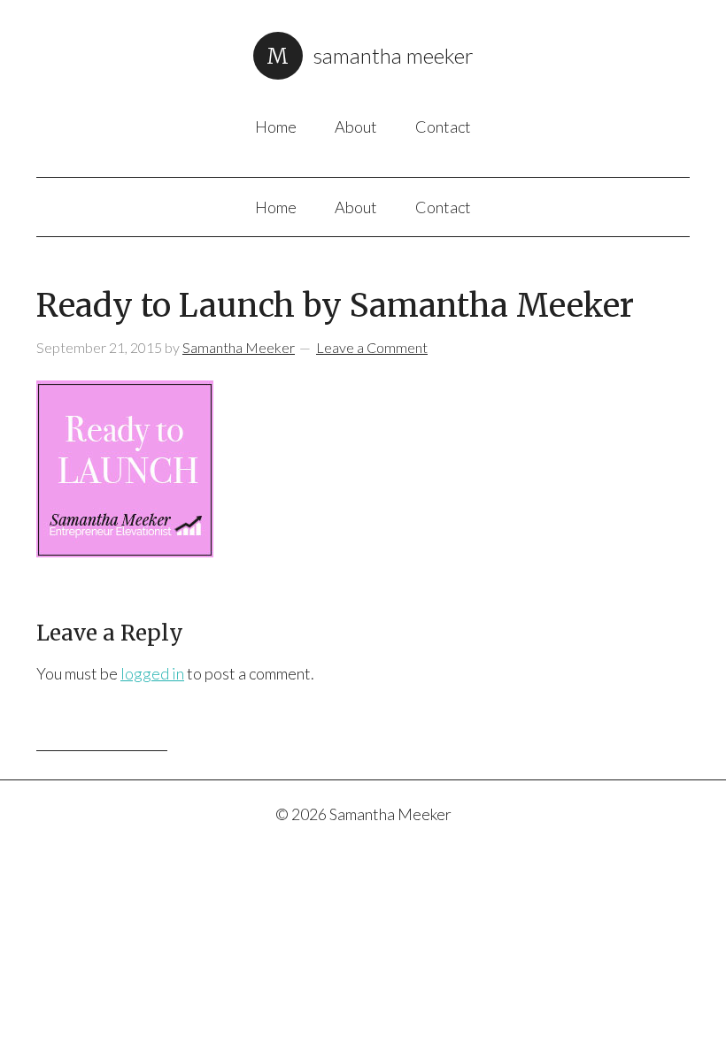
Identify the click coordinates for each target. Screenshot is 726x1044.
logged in (152, 673)
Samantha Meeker (393, 55)
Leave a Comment (372, 347)
